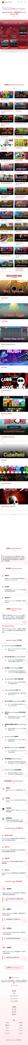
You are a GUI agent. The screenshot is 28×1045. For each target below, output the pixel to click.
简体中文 (21, 1022)
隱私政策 (14, 1012)
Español (7, 1030)
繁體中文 (7, 1025)
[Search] (18, 2)
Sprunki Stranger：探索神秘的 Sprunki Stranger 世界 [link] (14, 8)
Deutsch (21, 1028)
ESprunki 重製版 (14, 1001)
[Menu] (24, 2)
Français (21, 1033)
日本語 (20, 1025)
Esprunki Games (8, 7)
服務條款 (14, 1014)
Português (7, 1033)
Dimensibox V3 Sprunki (10, 628)
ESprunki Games (14, 996)
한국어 (7, 1028)
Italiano (20, 1030)
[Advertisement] (14, 67)
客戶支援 (14, 1009)
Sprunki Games (14, 998)
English (7, 1022)
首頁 (3, 7)
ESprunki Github (14, 985)
